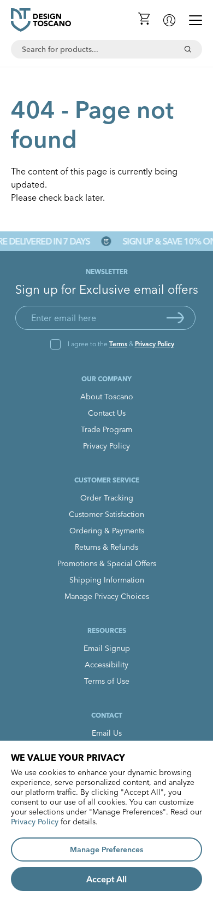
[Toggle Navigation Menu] (195, 20)
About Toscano (106, 396)
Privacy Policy (154, 344)
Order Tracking (106, 498)
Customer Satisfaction (106, 514)
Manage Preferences (106, 849)
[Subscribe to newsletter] (175, 318)
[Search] (187, 49)
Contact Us (107, 413)
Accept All (106, 879)
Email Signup (107, 648)
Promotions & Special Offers (106, 563)
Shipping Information (106, 580)
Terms (118, 344)
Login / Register (169, 20)
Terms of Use (106, 681)
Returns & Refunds (106, 547)
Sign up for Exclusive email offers (106, 289)
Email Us (107, 733)
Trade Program (106, 429)
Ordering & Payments (106, 531)
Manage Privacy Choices (106, 596)
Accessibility (106, 665)
